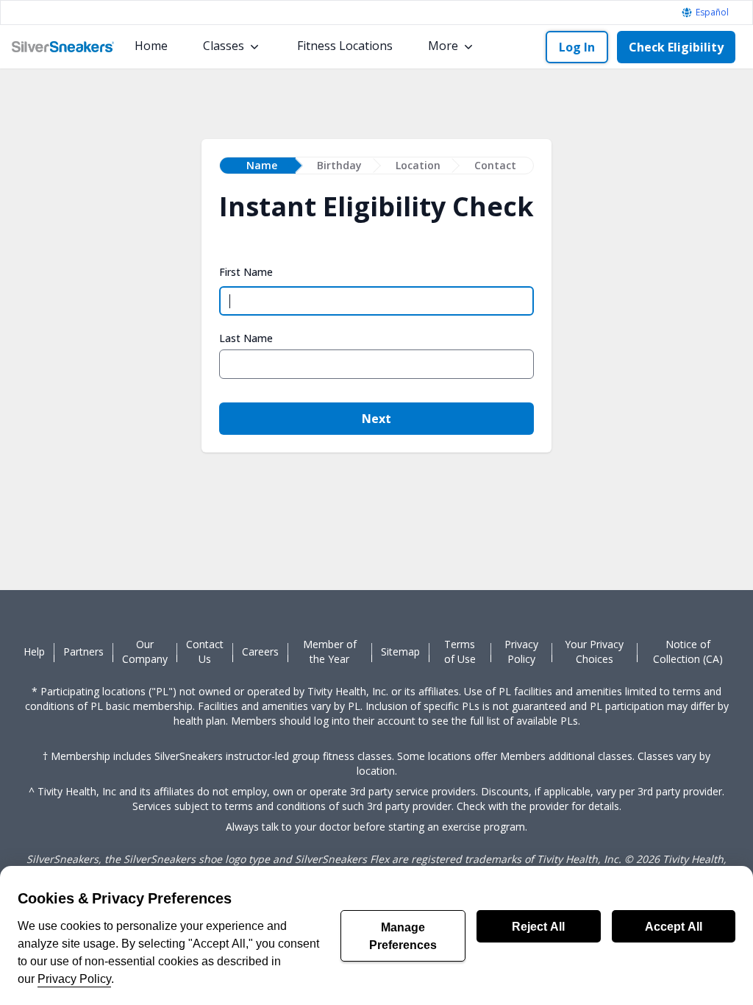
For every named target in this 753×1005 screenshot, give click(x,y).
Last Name (246, 338)
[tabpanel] (376, 321)
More (443, 46)
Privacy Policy (74, 978)
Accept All (673, 926)
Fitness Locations (345, 46)
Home (151, 46)
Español (712, 12)
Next (376, 419)
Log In (577, 47)
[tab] (258, 165)
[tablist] (376, 165)
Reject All (538, 926)
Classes (223, 46)
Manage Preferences (403, 936)
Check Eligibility (676, 47)
